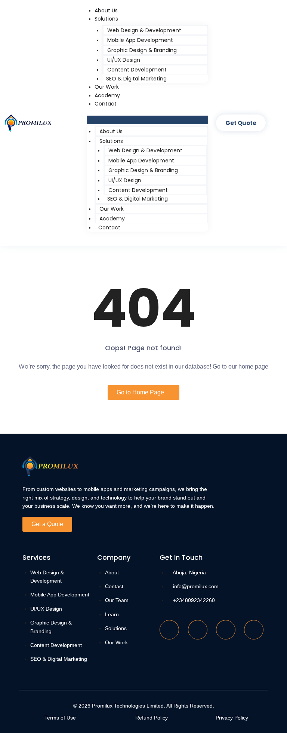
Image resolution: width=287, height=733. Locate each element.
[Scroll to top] (270, 720)
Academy (107, 95)
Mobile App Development (140, 40)
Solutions (106, 18)
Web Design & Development (144, 30)
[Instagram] (253, 629)
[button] (148, 120)
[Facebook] (169, 629)
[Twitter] (197, 629)
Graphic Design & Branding (142, 50)
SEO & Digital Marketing (136, 78)
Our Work (107, 87)
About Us (106, 10)
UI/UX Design (123, 60)
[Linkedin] (225, 629)
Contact (106, 103)
